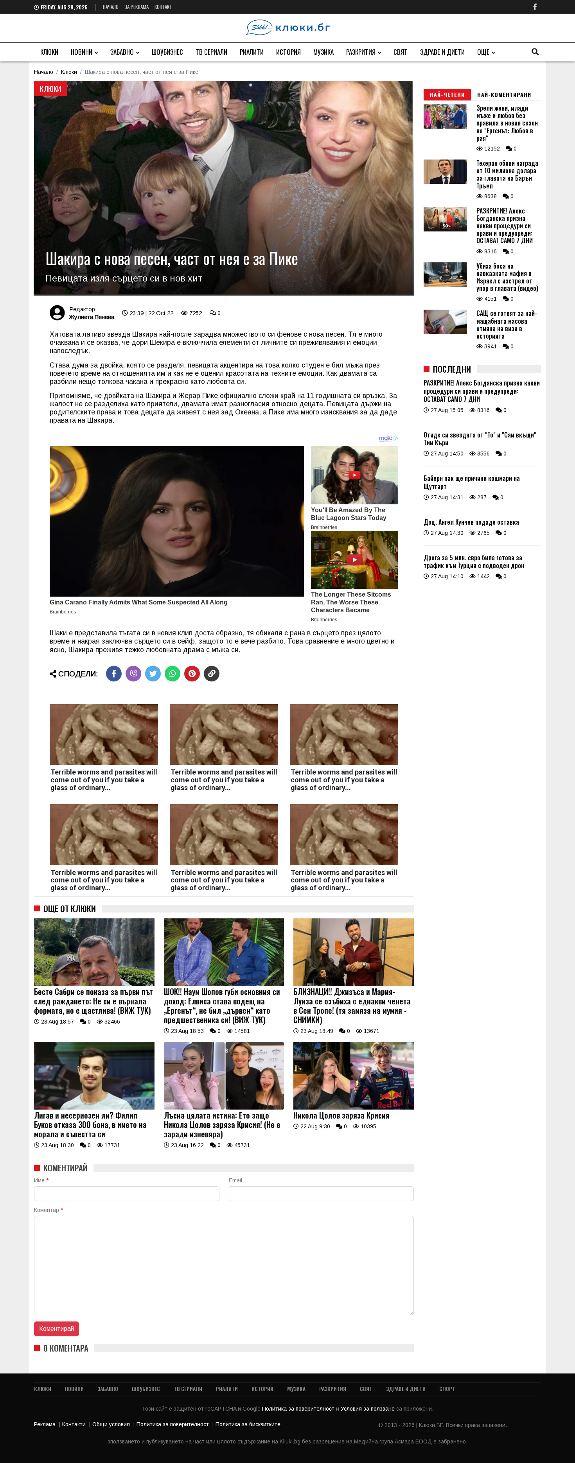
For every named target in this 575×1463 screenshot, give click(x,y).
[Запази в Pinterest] (192, 673)
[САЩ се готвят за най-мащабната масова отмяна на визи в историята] (445, 332)
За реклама (136, 7)
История (288, 52)
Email (235, 1180)
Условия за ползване (368, 1409)
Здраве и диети (442, 52)
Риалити (252, 52)
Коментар (48, 1210)
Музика (323, 52)
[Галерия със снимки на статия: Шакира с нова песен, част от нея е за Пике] (224, 188)
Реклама (45, 1424)
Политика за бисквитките (248, 1424)
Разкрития (361, 52)
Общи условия (111, 1424)
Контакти (74, 1424)
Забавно (122, 52)
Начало (111, 7)
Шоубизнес (167, 52)
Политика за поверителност (299, 1409)
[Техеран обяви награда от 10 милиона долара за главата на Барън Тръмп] (445, 182)
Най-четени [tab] (447, 94)
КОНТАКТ (163, 7)
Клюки (49, 52)
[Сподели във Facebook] (114, 673)
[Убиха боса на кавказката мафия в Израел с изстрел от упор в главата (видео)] (445, 284)
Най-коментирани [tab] (504, 94)
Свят (401, 52)
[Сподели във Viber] (133, 673)
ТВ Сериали (211, 52)
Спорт (447, 1388)
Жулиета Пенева (91, 317)
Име (41, 1180)
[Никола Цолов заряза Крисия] (353, 1107)
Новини (81, 52)
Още (483, 52)
